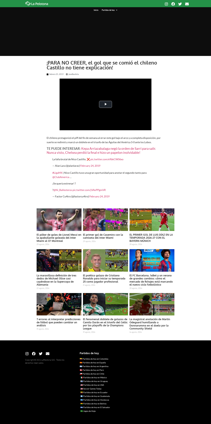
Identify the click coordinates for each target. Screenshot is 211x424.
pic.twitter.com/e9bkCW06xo (106, 159)
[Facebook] (173, 4)
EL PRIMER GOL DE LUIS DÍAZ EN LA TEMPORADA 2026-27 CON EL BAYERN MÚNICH (151, 237)
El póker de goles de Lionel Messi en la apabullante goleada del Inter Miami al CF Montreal (59, 237)
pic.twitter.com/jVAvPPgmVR (89, 189)
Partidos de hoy (108, 10)
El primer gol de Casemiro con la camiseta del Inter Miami (103, 236)
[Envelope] (187, 4)
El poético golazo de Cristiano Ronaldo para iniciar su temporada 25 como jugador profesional (104, 278)
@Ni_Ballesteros (62, 189)
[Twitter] (180, 4)
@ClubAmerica (60, 177)
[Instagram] (166, 4)
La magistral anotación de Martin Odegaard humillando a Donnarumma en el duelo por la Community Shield (149, 324)
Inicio (96, 10)
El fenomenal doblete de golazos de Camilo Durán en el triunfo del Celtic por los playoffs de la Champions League (105, 324)
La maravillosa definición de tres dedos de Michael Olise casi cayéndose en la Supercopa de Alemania (56, 280)
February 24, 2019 (90, 165)
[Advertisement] (105, 33)
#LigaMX (57, 172)
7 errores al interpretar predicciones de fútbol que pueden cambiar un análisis (59, 322)
